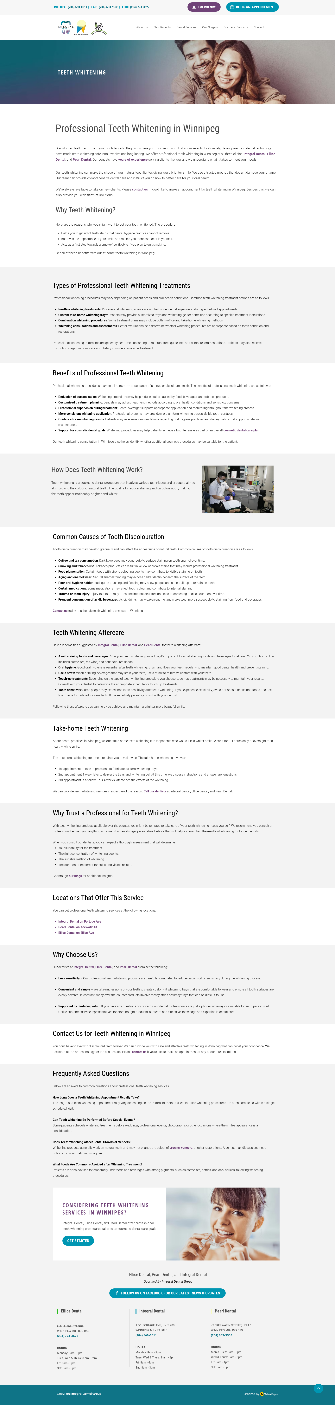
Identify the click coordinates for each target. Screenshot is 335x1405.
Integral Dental (254, 154)
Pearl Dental (82, 159)
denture (92, 195)
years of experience (133, 159)
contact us (140, 189)
